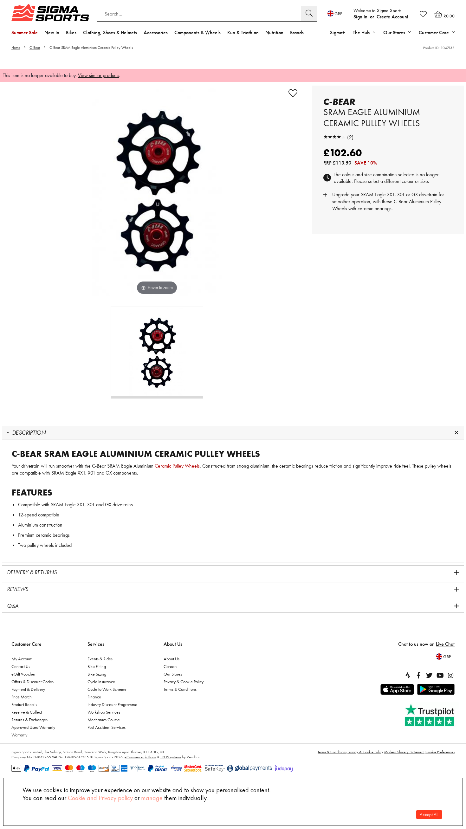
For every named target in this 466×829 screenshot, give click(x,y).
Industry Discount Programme (112, 704)
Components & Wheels (197, 32)
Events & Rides (100, 659)
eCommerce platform (140, 757)
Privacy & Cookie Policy (184, 681)
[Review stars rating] (334, 137)
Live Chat (445, 644)
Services (95, 644)
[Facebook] (418, 675)
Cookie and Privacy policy (100, 798)
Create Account (392, 16)
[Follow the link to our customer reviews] (430, 715)
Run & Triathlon (243, 32)
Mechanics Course (103, 719)
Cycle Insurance (101, 681)
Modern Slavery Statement (404, 752)
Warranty (19, 735)
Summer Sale (24, 32)
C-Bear (34, 47)
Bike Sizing (96, 674)
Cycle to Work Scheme (106, 689)
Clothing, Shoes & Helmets (110, 32)
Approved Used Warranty (33, 727)
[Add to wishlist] (293, 93)
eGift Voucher (23, 674)
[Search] (309, 14)
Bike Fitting (96, 666)
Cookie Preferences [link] (440, 752)
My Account (21, 659)
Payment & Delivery (28, 689)
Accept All (429, 814)
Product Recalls (24, 704)
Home (15, 47)
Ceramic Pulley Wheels (177, 466)
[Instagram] (451, 675)
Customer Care (26, 644)
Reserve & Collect (26, 712)
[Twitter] (429, 675)
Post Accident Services (106, 727)
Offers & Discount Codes (32, 681)
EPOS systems (170, 757)
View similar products (98, 75)
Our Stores (173, 674)
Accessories (156, 32)
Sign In (360, 16)
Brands (297, 32)
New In (51, 32)
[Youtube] (440, 675)
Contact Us (20, 666)
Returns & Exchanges (29, 719)
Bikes (71, 32)
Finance (94, 697)
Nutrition (274, 32)
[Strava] (407, 675)
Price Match (21, 697)
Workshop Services (103, 712)
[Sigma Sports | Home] (50, 12)
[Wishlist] (423, 14)
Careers (170, 666)
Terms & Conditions (180, 689)
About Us (173, 644)
